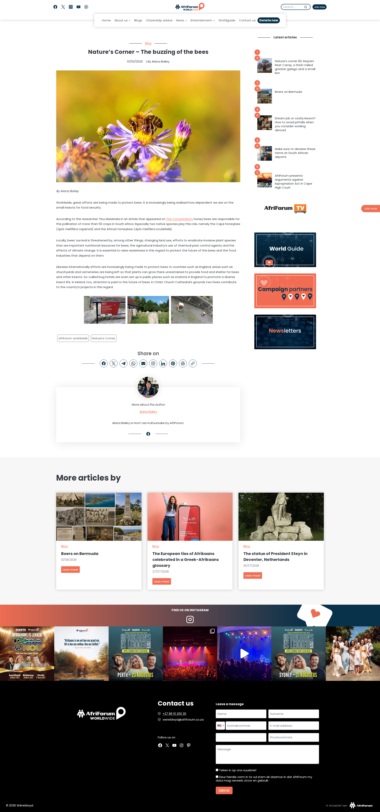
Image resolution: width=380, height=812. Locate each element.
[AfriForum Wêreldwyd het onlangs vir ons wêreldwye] (353, 653)
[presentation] (264, 65)
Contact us (247, 20)
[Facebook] (55, 7)
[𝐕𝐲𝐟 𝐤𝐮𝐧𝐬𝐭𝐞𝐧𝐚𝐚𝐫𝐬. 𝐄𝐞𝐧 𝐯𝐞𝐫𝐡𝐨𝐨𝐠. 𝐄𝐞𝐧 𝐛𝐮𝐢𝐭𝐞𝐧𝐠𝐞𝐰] (27, 653)
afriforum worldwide (73, 338)
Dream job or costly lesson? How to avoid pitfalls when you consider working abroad (295, 124)
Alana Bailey (148, 412)
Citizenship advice (159, 20)
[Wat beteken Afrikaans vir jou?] (81, 653)
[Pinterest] (86, 7)
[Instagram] (71, 7)
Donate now (268, 20)
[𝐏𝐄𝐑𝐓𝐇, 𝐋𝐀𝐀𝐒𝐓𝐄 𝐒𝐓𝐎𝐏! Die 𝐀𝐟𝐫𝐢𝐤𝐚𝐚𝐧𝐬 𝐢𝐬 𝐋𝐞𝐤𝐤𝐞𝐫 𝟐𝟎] (136, 653)
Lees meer (71, 570)
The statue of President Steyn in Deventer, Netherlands (275, 556)
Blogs (138, 20)
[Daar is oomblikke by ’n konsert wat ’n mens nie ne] (244, 653)
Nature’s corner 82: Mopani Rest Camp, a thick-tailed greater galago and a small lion (295, 67)
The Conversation (179, 219)
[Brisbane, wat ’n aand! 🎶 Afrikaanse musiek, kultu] (190, 653)
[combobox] (220, 726)
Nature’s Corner (103, 338)
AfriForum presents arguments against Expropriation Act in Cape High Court (293, 182)
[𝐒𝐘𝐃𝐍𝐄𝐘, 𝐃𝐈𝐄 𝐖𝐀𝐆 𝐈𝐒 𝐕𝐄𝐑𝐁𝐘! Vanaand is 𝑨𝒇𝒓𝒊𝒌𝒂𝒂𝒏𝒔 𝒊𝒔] (298, 653)
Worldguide (226, 20)
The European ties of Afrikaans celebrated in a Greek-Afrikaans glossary (185, 559)
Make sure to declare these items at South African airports (295, 153)
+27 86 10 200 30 (174, 713)
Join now (319, 7)
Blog (148, 43)
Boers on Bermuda (288, 92)
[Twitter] (63, 7)
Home (106, 20)
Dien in (224, 790)
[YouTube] (78, 7)
